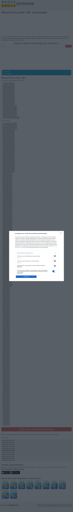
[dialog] (36, 256)
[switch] (54, 256)
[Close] (61, 233)
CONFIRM (26, 276)
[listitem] (36, 253)
